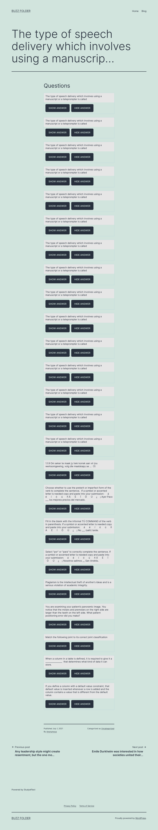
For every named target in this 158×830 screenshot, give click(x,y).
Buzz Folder (21, 11)
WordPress (140, 818)
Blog (144, 11)
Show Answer (58, 108)
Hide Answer (82, 108)
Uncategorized (107, 728)
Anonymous (51, 731)
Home (135, 11)
